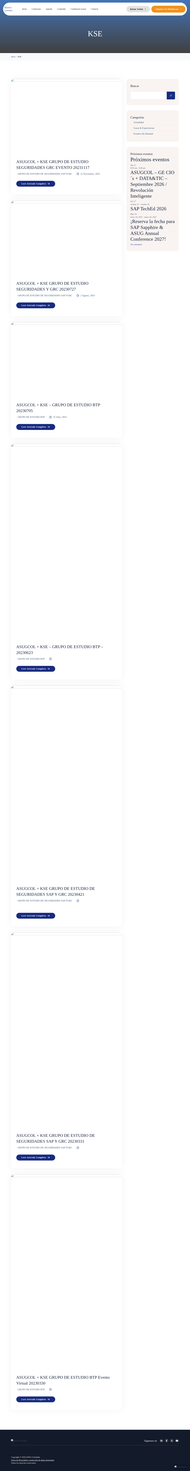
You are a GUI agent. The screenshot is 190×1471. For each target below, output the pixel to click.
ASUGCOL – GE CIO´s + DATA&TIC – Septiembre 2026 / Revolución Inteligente (152, 184)
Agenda (49, 9)
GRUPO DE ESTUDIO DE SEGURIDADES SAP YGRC (45, 174)
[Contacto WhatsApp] (180, 1466)
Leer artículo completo (33, 183)
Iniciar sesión (136, 9)
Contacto (94, 9)
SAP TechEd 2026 (148, 208)
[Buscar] (171, 95)
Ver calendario (136, 244)
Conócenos (36, 9)
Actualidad (139, 122)
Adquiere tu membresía (166, 9)
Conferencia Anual (78, 9)
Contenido (61, 9)
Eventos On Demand (143, 133)
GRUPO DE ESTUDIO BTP (31, 417)
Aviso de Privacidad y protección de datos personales (32, 1460)
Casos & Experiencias (144, 128)
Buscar (134, 86)
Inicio (24, 9)
